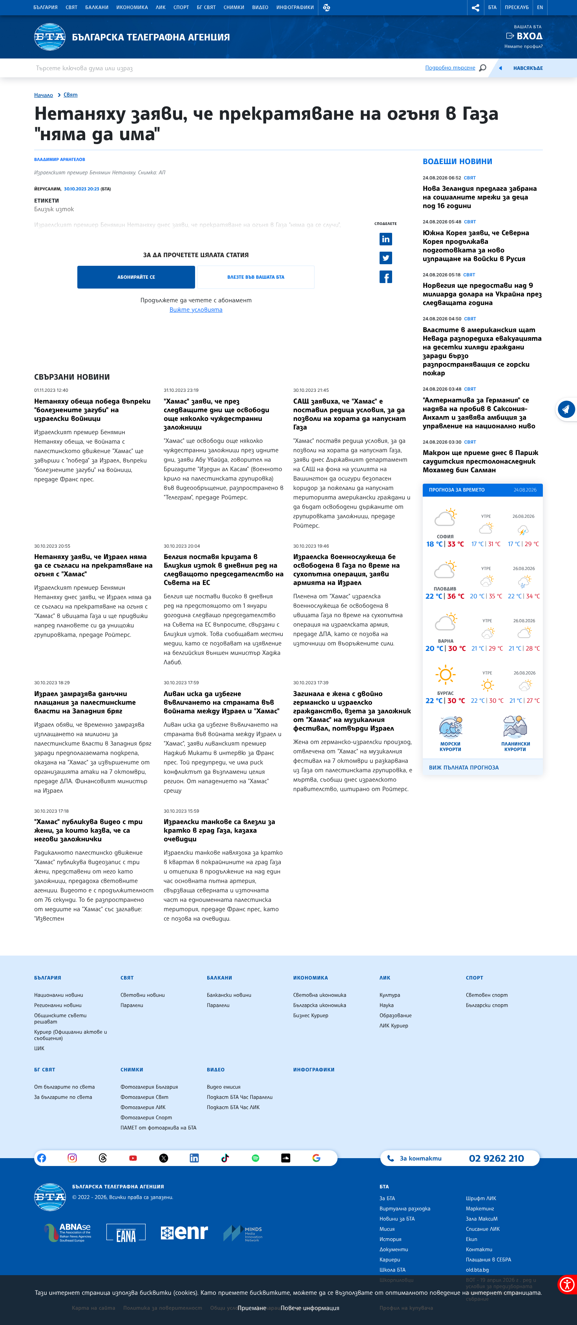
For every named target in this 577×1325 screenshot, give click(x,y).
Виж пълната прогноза (464, 767)
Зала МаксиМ (482, 1219)
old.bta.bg (477, 1270)
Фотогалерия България (149, 1087)
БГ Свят (206, 7)
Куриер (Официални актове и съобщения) (70, 1035)
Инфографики (295, 7)
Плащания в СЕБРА (488, 1260)
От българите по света (64, 1087)
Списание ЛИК (483, 1229)
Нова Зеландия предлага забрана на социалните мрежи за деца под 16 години (480, 197)
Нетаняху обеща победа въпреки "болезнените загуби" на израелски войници (92, 410)
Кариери (390, 1260)
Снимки (234, 7)
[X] (166, 1158)
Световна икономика (319, 995)
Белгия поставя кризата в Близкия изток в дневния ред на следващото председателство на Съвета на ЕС (224, 569)
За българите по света (63, 1097)
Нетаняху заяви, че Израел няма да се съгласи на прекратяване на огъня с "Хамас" (93, 565)
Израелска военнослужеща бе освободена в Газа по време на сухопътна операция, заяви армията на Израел (346, 569)
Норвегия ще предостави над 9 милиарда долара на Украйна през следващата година (482, 294)
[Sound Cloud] (288, 1158)
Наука (387, 1005)
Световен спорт (487, 995)
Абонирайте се (136, 277)
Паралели (132, 1005)
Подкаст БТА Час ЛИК (233, 1107)
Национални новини (58, 995)
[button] (326, 7)
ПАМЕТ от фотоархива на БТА (158, 1128)
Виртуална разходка (405, 1209)
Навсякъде (528, 68)
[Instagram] (75, 1158)
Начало (43, 95)
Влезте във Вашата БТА (255, 277)
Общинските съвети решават (60, 1018)
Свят (71, 7)
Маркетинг (480, 1209)
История (391, 1239)
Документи (394, 1249)
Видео (260, 7)
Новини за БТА (397, 1219)
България (45, 7)
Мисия (387, 1229)
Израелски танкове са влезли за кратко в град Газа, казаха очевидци (219, 830)
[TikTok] (227, 1158)
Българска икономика (319, 1005)
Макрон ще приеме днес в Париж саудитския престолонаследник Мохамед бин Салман (481, 461)
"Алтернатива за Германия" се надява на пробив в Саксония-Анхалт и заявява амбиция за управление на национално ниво (479, 413)
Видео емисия (224, 1087)
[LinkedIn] (197, 1158)
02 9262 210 (496, 1158)
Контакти (479, 1249)
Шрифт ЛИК (481, 1198)
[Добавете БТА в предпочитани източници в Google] (319, 1158)
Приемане (251, 1308)
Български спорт (487, 1005)
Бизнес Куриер (311, 1015)
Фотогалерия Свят (144, 1097)
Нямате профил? (523, 46)
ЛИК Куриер (394, 1026)
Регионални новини (58, 1005)
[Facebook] (44, 1158)
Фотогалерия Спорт (146, 1118)
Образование (396, 1015)
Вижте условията (196, 309)
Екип (471, 1239)
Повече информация (310, 1308)
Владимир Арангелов (59, 159)
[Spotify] (258, 1158)
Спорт (181, 7)
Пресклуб (517, 7)
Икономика (132, 7)
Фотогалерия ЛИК (143, 1107)
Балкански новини (229, 995)
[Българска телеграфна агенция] (50, 1197)
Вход (530, 36)
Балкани (96, 7)
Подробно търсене (450, 67)
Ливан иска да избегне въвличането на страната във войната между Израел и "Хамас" (221, 702)
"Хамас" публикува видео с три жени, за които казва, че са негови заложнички (88, 830)
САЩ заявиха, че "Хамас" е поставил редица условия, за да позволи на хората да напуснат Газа (349, 414)
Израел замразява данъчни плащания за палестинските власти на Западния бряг (85, 702)
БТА (492, 7)
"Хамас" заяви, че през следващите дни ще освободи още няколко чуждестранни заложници (216, 414)
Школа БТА (392, 1270)
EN (540, 7)
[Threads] (105, 1158)
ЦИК (39, 1048)
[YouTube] (136, 1158)
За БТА (387, 1198)
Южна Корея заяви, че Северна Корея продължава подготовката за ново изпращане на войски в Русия (476, 245)
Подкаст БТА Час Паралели (239, 1097)
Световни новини (143, 995)
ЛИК (161, 7)
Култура (390, 995)
